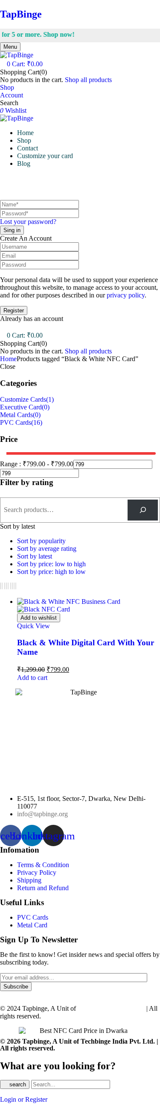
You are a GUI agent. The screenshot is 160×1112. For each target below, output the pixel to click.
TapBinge (21, 14)
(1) (50, 399)
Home (8, 358)
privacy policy (126, 295)
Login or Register (23, 1099)
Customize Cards (23, 399)
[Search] (143, 510)
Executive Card (21, 407)
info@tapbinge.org (42, 814)
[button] (21, 64)
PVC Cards (15, 422)
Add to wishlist (38, 618)
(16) (36, 422)
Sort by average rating (46, 548)
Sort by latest (34, 556)
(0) (45, 407)
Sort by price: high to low (51, 571)
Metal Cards (16, 414)
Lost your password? (28, 221)
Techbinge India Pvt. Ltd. (112, 1008)
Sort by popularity (41, 540)
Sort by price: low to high (51, 564)
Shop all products (88, 79)
